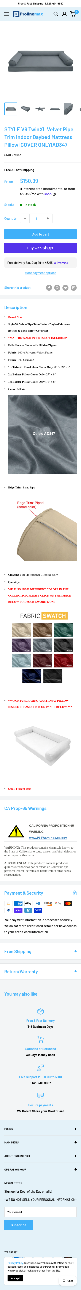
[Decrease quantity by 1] (24, 218)
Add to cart (40, 234)
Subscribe (18, 1225)
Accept (15, 1278)
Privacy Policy (15, 1262)
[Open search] (56, 14)
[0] (73, 14)
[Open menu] (6, 14)
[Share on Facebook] (49, 287)
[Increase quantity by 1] (47, 218)
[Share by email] (74, 287)
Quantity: (10, 218)
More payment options (40, 273)
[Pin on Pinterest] (57, 287)
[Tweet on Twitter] (65, 287)
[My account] (64, 14)
